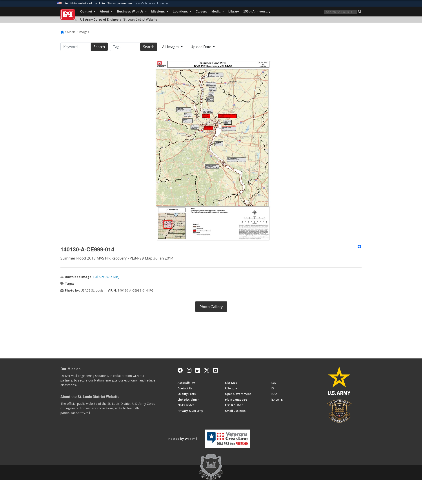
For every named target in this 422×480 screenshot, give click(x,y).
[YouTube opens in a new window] (215, 370)
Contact (86, 11)
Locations (181, 11)
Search (99, 46)
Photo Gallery (211, 306)
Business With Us (130, 11)
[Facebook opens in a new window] (180, 370)
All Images (171, 46)
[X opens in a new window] (206, 370)
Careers (201, 11)
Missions (158, 11)
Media (216, 11)
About (105, 11)
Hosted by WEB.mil (182, 439)
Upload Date (201, 46)
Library (233, 11)
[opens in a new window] (189, 370)
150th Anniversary (256, 11)
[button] (152, 3)
